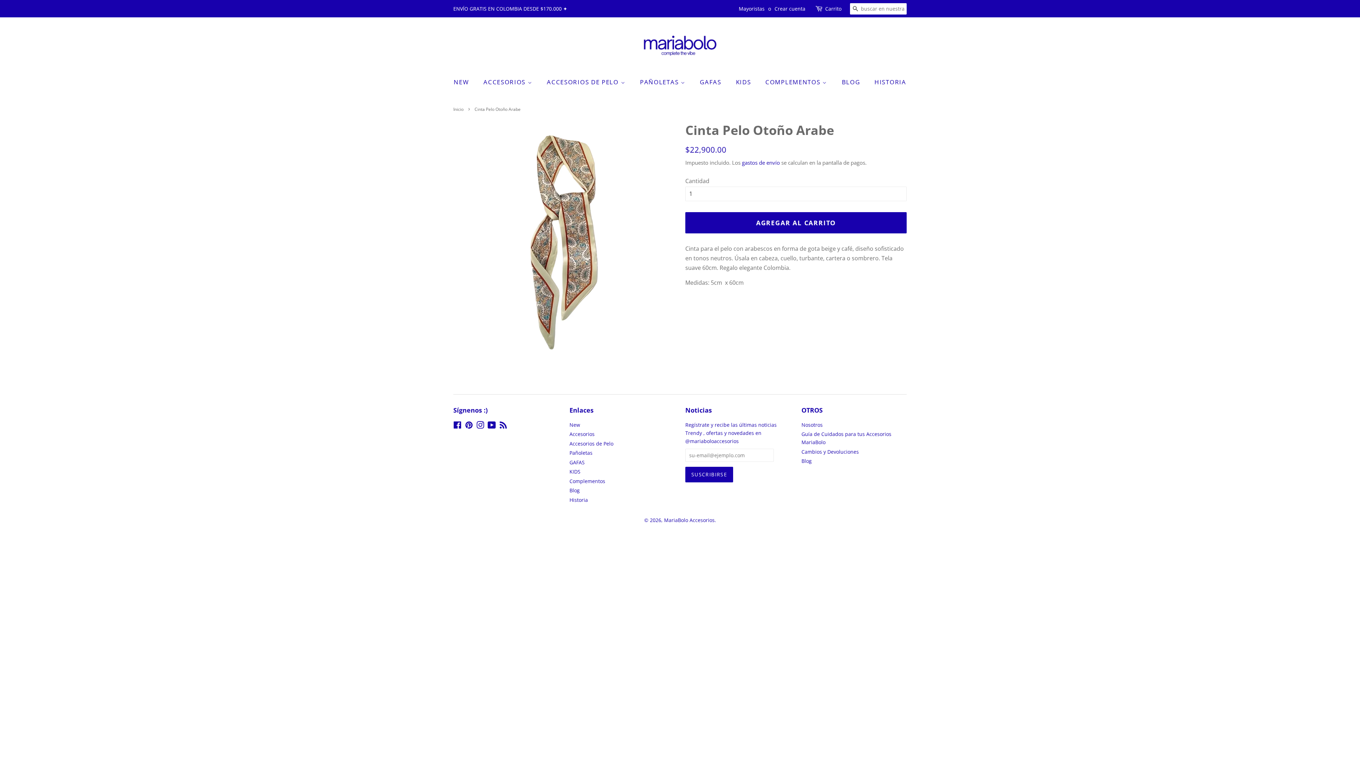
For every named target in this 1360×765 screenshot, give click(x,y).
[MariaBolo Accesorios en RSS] (503, 426)
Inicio (458, 109)
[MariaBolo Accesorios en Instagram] (480, 426)
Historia (890, 82)
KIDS (743, 82)
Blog (851, 82)
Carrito (833, 8)
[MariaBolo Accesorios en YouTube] (492, 426)
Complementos (793, 82)
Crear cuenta (790, 8)
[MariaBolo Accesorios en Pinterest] (469, 426)
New (461, 82)
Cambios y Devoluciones (830, 451)
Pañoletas (660, 82)
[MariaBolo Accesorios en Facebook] (457, 426)
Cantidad (697, 181)
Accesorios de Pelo (583, 82)
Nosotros (812, 424)
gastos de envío (761, 162)
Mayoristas (752, 8)
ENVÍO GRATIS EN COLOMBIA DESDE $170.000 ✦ (510, 8)
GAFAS (710, 82)
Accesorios (505, 82)
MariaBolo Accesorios (689, 520)
